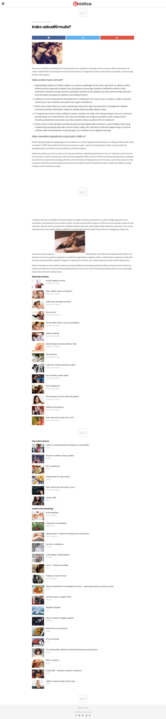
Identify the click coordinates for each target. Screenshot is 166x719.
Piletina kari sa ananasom (57, 628)
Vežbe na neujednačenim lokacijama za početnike (67, 445)
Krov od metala (52, 639)
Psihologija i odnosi (38, 22)
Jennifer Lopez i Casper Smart (58, 597)
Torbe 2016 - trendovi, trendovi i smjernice (64, 670)
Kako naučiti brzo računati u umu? (60, 487)
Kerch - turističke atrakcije (57, 565)
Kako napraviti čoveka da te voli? (60, 417)
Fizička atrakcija (52, 333)
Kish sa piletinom (53, 466)
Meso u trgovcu (52, 660)
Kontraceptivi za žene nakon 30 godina (62, 396)
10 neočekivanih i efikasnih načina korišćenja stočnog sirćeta (71, 649)
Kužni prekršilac (52, 512)
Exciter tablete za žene (55, 280)
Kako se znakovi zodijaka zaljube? (60, 618)
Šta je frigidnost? (53, 386)
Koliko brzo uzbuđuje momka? (58, 301)
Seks (49, 22)
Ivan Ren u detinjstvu (55, 544)
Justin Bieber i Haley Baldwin (57, 555)
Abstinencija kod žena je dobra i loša (61, 344)
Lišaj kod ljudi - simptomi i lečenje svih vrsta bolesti (67, 533)
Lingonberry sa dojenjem (56, 523)
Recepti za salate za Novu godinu (60, 455)
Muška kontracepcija (54, 407)
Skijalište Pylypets (53, 607)
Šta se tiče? (51, 312)
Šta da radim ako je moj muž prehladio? (63, 323)
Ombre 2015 (51, 497)
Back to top (83, 708)
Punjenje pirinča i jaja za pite (58, 476)
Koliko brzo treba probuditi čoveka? (61, 365)
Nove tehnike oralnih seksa (57, 375)
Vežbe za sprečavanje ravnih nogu (60, 681)
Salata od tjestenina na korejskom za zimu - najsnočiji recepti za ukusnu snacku (80, 586)
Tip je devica (51, 354)
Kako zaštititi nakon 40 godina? (59, 291)
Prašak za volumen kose (56, 576)
